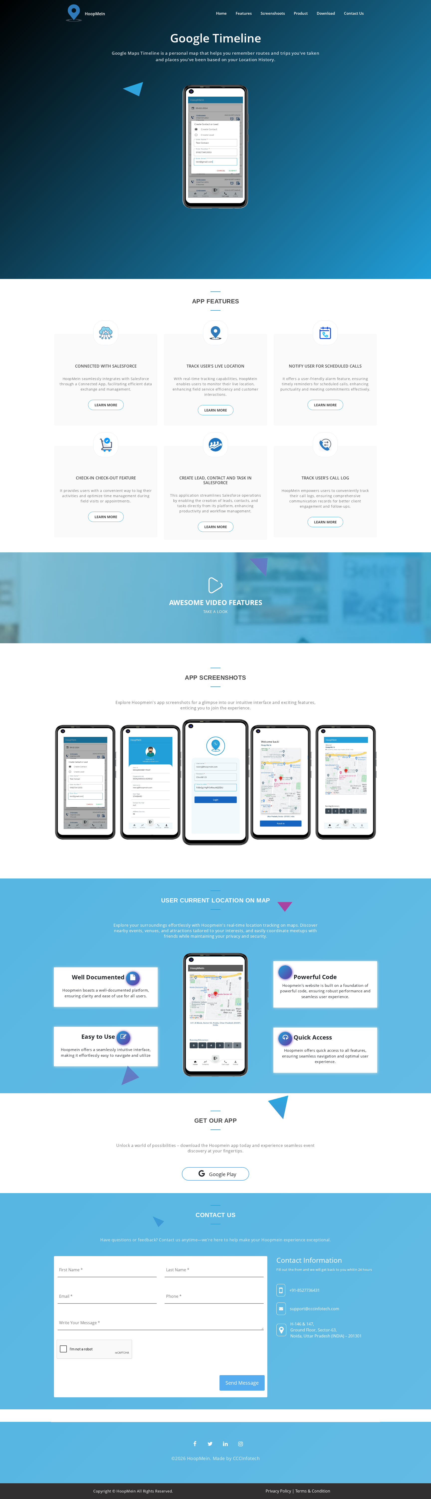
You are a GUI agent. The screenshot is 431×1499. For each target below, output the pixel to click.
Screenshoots (273, 13)
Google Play (222, 1174)
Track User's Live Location (215, 366)
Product (301, 13)
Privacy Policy (278, 1491)
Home (221, 13)
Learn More (106, 405)
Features (244, 13)
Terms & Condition (312, 1491)
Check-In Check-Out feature (106, 478)
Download (326, 13)
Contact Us (354, 13)
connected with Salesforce (106, 366)
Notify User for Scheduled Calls (325, 366)
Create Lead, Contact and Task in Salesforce (215, 480)
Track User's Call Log (325, 478)
